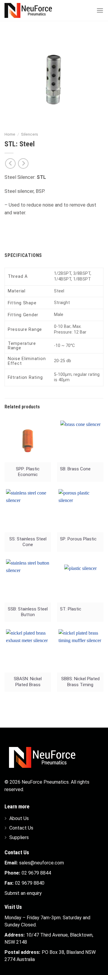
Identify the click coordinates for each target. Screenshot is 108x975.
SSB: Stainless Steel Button (28, 611)
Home (9, 134)
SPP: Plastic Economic (28, 471)
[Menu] (100, 10)
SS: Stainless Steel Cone (27, 541)
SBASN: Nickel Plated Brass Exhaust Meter (28, 682)
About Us (19, 818)
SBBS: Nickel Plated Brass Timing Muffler (80, 682)
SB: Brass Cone (75, 469)
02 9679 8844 (36, 873)
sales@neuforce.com (41, 863)
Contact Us (21, 828)
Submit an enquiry (23, 893)
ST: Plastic (70, 609)
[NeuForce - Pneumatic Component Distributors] (34, 10)
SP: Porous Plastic (78, 539)
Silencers (29, 134)
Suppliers (19, 837)
